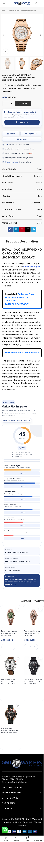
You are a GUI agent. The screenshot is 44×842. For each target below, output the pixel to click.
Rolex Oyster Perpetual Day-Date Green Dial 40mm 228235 (9, 633)
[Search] (36, 3)
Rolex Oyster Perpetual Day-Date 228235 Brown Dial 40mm (32, 633)
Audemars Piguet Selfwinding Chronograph (22, 11)
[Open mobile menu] (4, 3)
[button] (3, 35)
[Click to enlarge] (5, 51)
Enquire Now (24, 122)
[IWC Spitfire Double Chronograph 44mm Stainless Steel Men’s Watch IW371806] (10, 665)
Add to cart (23, 104)
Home (3, 11)
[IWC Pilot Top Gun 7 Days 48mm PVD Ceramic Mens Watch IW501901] (33, 665)
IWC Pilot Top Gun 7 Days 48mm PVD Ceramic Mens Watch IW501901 (33, 682)
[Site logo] (22, 3)
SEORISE (22, 825)
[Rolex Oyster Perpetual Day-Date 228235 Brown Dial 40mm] (33, 617)
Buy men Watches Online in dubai (22, 352)
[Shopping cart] (41, 3)
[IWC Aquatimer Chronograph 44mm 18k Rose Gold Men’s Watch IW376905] (10, 714)
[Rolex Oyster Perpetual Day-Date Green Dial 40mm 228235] (10, 617)
